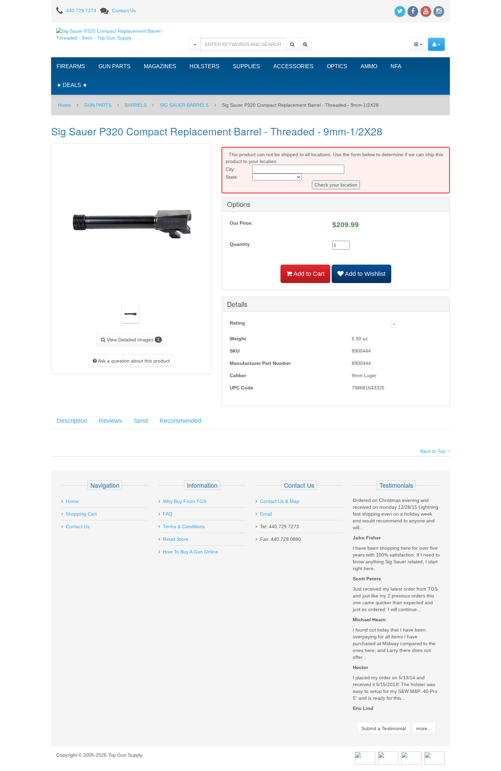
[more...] (394, 324)
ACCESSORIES (293, 66)
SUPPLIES (246, 66)
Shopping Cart (81, 514)
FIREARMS (71, 66)
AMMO (369, 66)
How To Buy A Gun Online (190, 551)
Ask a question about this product (133, 361)
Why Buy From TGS (184, 501)
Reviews (110, 420)
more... (423, 728)
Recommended (180, 420)
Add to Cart (308, 273)
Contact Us (124, 10)
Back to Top (433, 451)
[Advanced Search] (305, 44)
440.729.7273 (81, 10)
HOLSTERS (204, 66)
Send (141, 420)
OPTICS (337, 66)
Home (64, 105)
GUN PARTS (114, 66)
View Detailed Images (132, 339)
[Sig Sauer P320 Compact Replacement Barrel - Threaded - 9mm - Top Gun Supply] (117, 34)
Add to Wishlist (364, 273)
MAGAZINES (160, 66)
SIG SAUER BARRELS (184, 105)
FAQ (167, 514)
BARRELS (136, 105)
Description (72, 420)
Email (266, 514)
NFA (396, 66)
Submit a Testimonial (383, 728)
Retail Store (175, 539)
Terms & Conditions (184, 526)
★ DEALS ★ (72, 85)
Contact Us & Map (279, 501)
